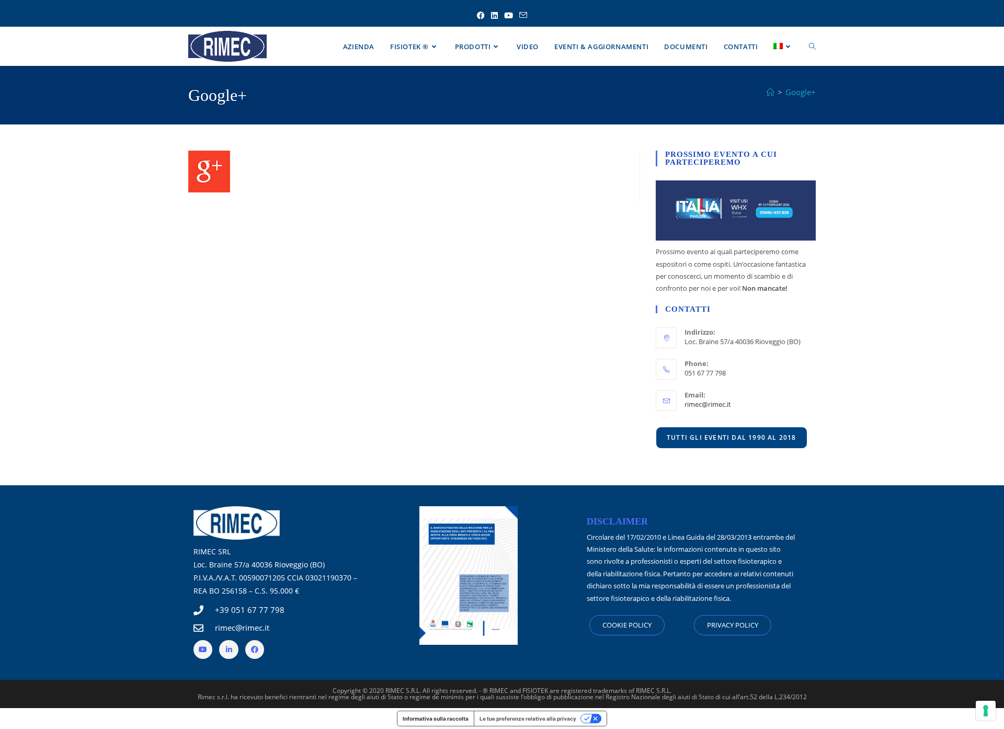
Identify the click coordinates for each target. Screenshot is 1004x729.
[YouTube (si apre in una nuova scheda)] (508, 15)
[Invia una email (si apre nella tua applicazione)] (523, 15)
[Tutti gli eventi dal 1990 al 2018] (731, 437)
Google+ (800, 92)
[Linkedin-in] (228, 649)
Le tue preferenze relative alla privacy (528, 718)
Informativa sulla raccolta (436, 718)
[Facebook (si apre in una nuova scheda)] (481, 15)
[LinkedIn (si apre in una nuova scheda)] (494, 15)
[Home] (770, 92)
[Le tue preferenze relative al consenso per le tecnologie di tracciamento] (986, 711)
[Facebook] (254, 649)
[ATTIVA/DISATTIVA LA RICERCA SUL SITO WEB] (812, 46)
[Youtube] (202, 649)
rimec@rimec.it (707, 404)
